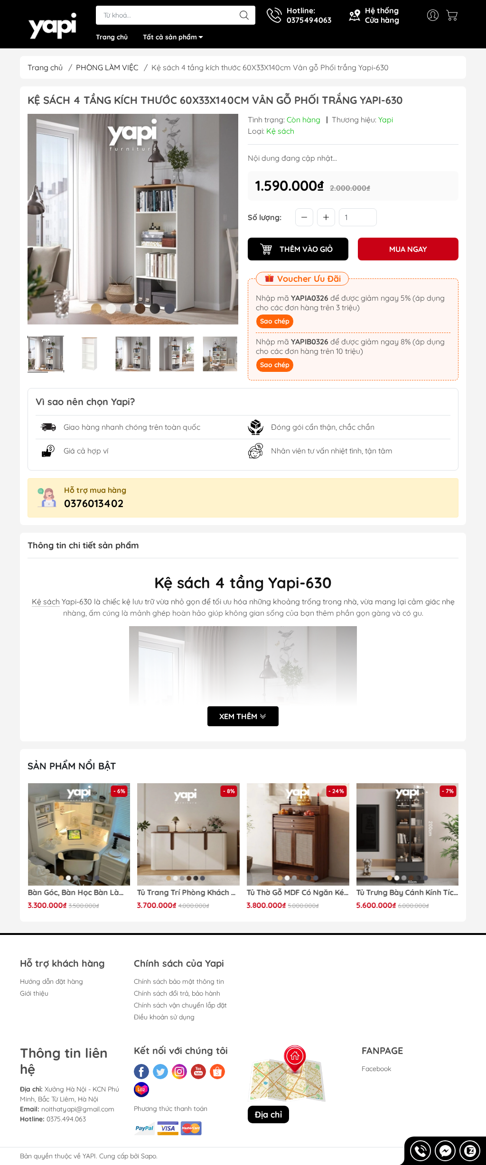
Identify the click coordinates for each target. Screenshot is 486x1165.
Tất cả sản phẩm (170, 37)
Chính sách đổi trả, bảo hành (177, 993)
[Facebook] (141, 1071)
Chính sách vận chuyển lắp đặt (180, 1005)
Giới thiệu (34, 993)
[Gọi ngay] (420, 1150)
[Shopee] (217, 1071)
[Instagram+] (179, 1071)
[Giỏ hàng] (454, 15)
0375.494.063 (66, 1119)
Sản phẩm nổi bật (72, 766)
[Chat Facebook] (445, 1150)
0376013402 (93, 503)
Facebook (376, 1068)
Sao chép (275, 321)
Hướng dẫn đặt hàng (51, 981)
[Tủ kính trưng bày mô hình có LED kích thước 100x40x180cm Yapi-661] (407, 834)
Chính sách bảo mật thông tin (179, 981)
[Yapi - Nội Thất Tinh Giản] (53, 25)
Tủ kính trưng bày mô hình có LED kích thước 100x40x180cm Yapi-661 (407, 892)
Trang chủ (112, 37)
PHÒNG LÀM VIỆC (107, 67)
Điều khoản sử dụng (164, 1017)
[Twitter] (160, 1071)
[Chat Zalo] (469, 1150)
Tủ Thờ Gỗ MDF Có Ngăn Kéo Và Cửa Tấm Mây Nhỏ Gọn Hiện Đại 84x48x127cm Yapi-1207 (188, 892)
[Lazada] (141, 1089)
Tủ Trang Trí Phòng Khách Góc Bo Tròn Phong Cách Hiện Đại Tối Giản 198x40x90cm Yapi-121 (79, 892)
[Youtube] (198, 1071)
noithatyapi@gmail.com (77, 1109)
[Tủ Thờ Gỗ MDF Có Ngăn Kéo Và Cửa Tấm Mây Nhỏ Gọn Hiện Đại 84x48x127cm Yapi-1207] (188, 834)
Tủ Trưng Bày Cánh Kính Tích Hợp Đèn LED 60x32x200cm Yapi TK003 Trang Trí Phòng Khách (298, 892)
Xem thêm (239, 716)
